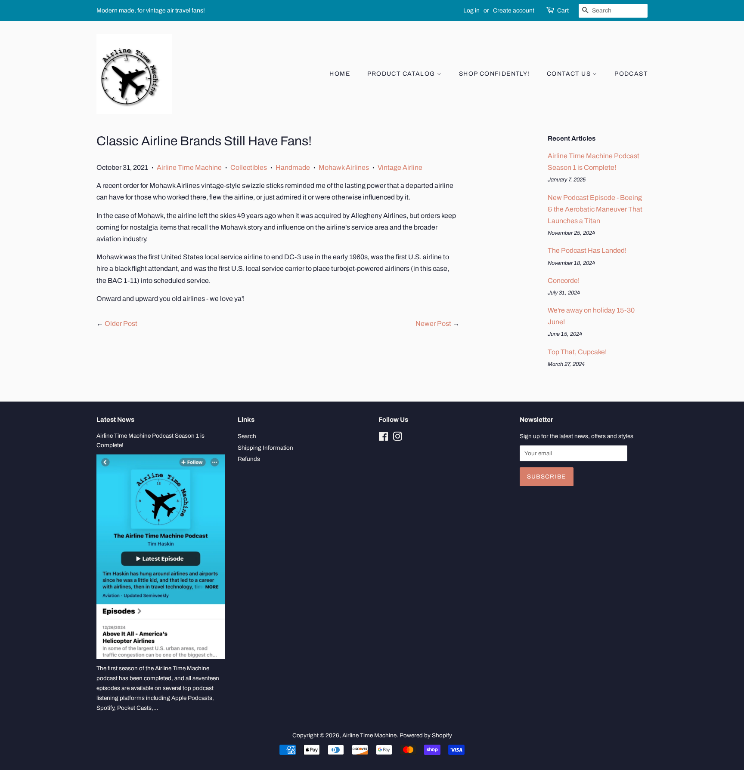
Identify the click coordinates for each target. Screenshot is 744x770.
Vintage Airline (400, 167)
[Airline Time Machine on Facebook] (383, 438)
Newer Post (433, 323)
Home (339, 74)
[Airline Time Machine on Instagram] (397, 438)
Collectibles (248, 167)
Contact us (569, 74)
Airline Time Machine (189, 167)
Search (247, 436)
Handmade (293, 167)
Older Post (121, 323)
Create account (513, 10)
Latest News (115, 419)
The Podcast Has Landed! (587, 250)
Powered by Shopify (426, 735)
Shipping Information (265, 448)
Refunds (249, 459)
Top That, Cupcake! (577, 352)
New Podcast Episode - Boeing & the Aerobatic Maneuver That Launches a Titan (595, 209)
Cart (563, 10)
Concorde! (564, 280)
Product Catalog (402, 74)
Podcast (631, 74)
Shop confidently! (494, 74)
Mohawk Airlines (344, 167)
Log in (471, 10)
